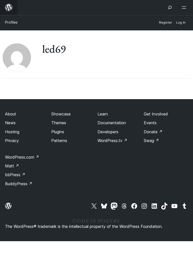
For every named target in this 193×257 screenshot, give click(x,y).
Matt (12, 165)
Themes (58, 122)
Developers (108, 131)
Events (150, 122)
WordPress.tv (112, 140)
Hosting (12, 131)
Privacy (12, 140)
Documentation (112, 122)
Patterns (59, 140)
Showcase (61, 113)
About (10, 113)
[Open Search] (170, 7)
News (10, 122)
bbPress (15, 174)
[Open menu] (185, 7)
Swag (151, 140)
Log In (180, 22)
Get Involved (156, 113)
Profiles (11, 22)
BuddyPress (18, 183)
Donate (153, 131)
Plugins (57, 131)
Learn (103, 113)
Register (165, 22)
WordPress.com (22, 157)
